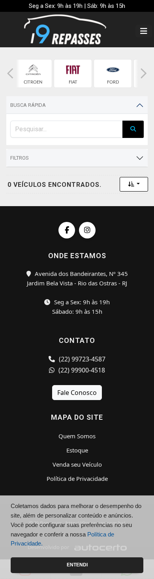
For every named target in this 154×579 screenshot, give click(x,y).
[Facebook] (66, 230)
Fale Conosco (77, 392)
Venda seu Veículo (77, 464)
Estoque (77, 450)
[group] (33, 73)
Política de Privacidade (77, 478)
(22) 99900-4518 (81, 370)
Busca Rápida (28, 105)
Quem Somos (77, 436)
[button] (10, 73)
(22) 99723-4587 (81, 359)
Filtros (19, 158)
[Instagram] (87, 230)
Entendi (77, 565)
